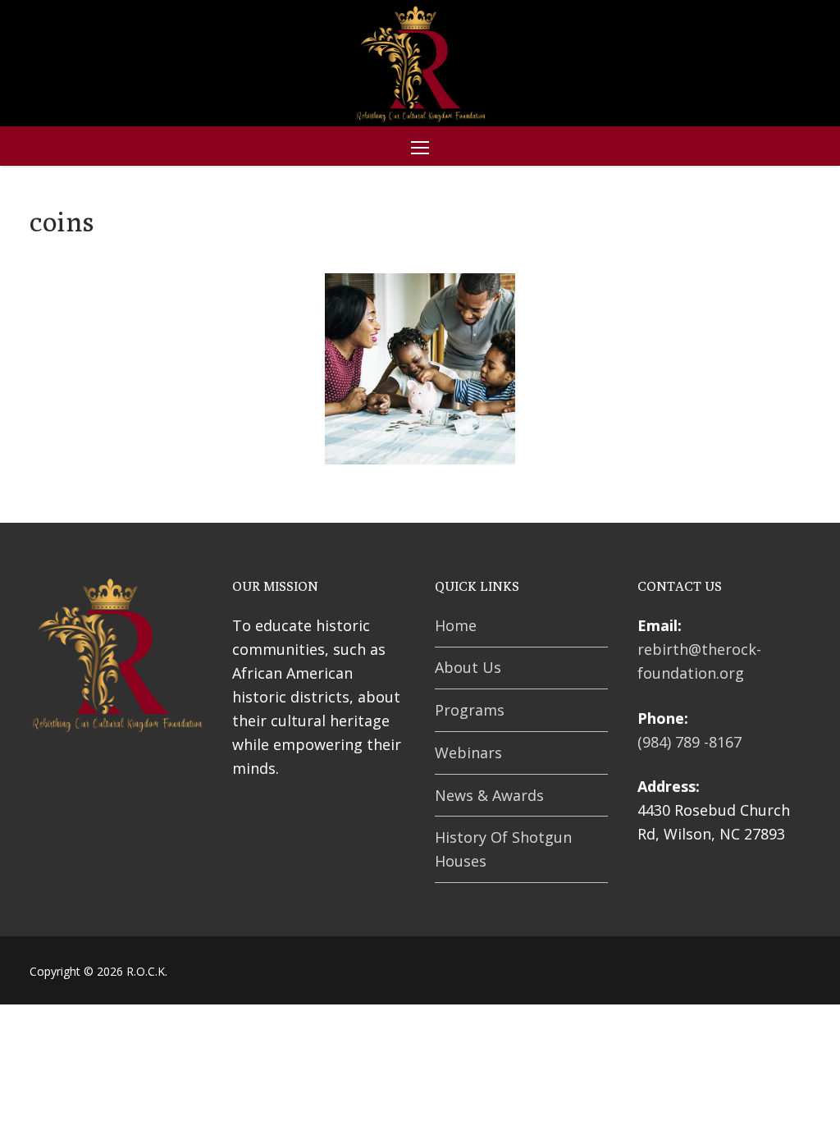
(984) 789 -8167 (689, 742)
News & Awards (489, 795)
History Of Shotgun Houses (503, 849)
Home (456, 625)
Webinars (468, 752)
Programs (469, 710)
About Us (468, 667)
